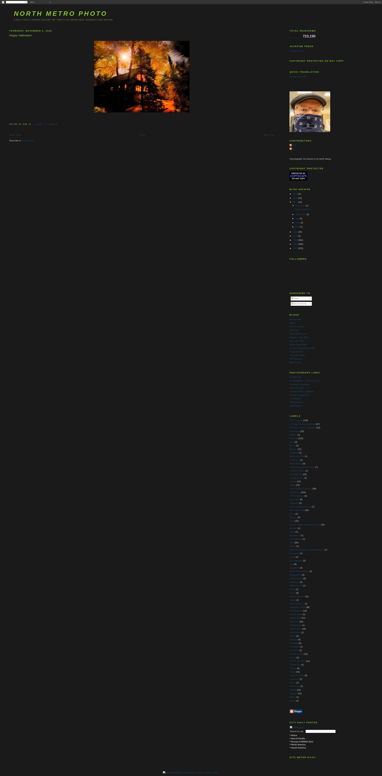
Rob (292, 149)
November (300, 206)
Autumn (293, 435)
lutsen (292, 589)
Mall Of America (296, 596)
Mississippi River (297, 607)
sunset (292, 658)
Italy (291, 564)
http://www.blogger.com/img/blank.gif (306, 550)
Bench (292, 445)
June (298, 223)
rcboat (292, 636)
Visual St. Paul (296, 352)
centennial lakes (297, 471)
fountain (293, 528)
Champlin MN (295, 474)
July (297, 218)
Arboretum (294, 431)
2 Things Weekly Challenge (302, 424)
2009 (295, 240)
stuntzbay (294, 650)
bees (291, 442)
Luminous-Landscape (299, 384)
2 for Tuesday (295, 420)
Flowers (293, 517)
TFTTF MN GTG (297, 661)
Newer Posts (15, 135)
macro (292, 593)
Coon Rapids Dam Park (300, 489)
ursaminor (294, 679)
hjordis (292, 546)
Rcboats (293, 639)
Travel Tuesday (296, 675)
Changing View (296, 478)
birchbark (293, 453)
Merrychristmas (296, 604)
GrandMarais (295, 539)
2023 (295, 198)
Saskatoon (294, 647)
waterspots (294, 686)
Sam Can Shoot (296, 341)
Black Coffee (295, 362)
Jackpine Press (296, 51)
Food (291, 521)
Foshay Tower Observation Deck (304, 525)
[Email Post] (60, 124)
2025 (295, 194)
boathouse (294, 460)
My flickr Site (295, 377)
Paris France (295, 629)
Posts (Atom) (28, 140)
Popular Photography (299, 395)
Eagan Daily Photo (298, 344)
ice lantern (294, 553)
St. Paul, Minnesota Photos (302, 348)
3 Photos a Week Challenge (302, 428)
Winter (292, 697)
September (300, 214)
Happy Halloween (20, 35)
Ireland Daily (295, 319)
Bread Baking (295, 464)
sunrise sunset (296, 654)
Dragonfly (294, 503)
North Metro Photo (60, 13)
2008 (295, 244)
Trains (292, 672)
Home (142, 135)
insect (292, 557)
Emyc (292, 514)
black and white (296, 456)
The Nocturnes (296, 388)
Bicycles (293, 449)
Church (292, 481)
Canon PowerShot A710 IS (302, 467)
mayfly (292, 600)
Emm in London (296, 326)
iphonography (295, 561)
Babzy (292, 323)
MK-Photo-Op (295, 611)
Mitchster (293, 330)
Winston (293, 693)
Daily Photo (294, 492)
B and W (293, 438)
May (297, 227)
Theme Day (295, 665)
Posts (296, 298)
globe (292, 532)
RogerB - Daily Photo (299, 337)
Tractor (292, 668)
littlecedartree (295, 586)
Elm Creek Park (296, 510)
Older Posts (268, 135)
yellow (292, 701)
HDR (291, 542)
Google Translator (297, 76)
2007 (295, 248)
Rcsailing (293, 643)
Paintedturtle (295, 625)
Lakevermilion (296, 578)
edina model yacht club (300, 507)
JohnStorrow (295, 406)
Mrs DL (293, 145)
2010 (295, 236)
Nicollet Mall (295, 618)
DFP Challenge (296, 496)
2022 (295, 202)
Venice (292, 683)
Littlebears (294, 582)
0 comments (51, 124)
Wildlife (292, 690)
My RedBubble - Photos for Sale (304, 381)
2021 (295, 232)
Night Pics (294, 622)
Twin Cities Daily (297, 355)
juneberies (294, 568)
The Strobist (295, 399)
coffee (292, 485)
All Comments (300, 304)
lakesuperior (295, 575)
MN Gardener (295, 359)
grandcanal (294, 535)
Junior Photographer (299, 571)
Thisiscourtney (296, 402)
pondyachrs (295, 632)
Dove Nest (294, 499)
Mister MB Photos (297, 334)
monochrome (295, 614)
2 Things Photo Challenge (301, 391)
